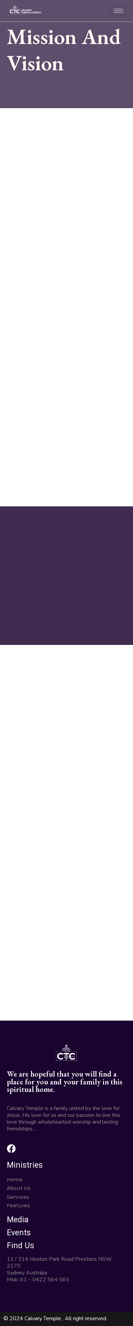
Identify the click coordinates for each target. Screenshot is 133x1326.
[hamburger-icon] (118, 11)
